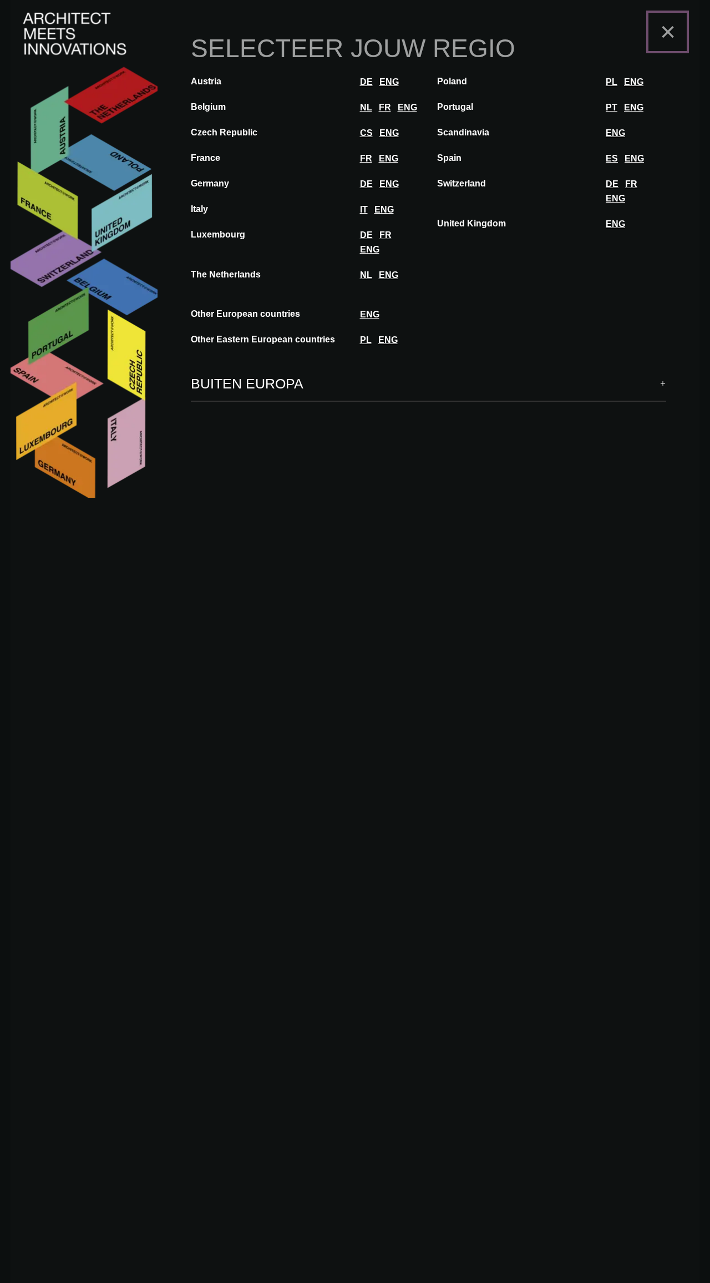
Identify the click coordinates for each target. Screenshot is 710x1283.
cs (366, 133)
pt (611, 107)
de (366, 82)
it (364, 209)
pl (611, 82)
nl (366, 107)
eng (389, 82)
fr (385, 107)
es (612, 158)
